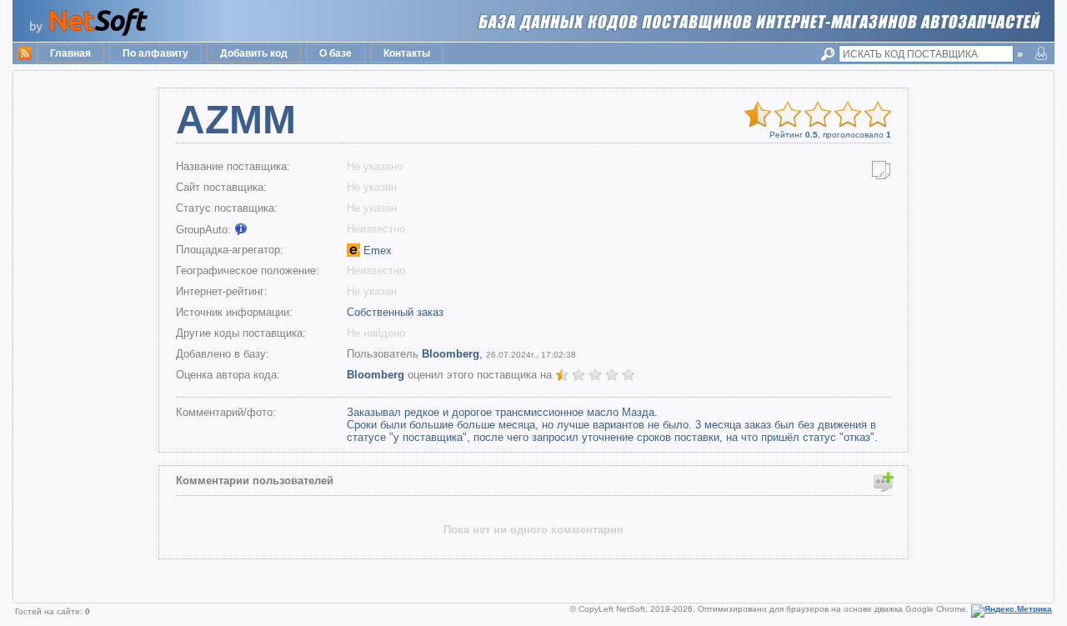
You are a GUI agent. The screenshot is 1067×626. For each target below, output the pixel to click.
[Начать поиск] (830, 54)
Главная (70, 53)
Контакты (406, 53)
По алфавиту (155, 53)
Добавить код (254, 53)
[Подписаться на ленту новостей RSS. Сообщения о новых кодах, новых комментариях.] (25, 52)
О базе (335, 53)
